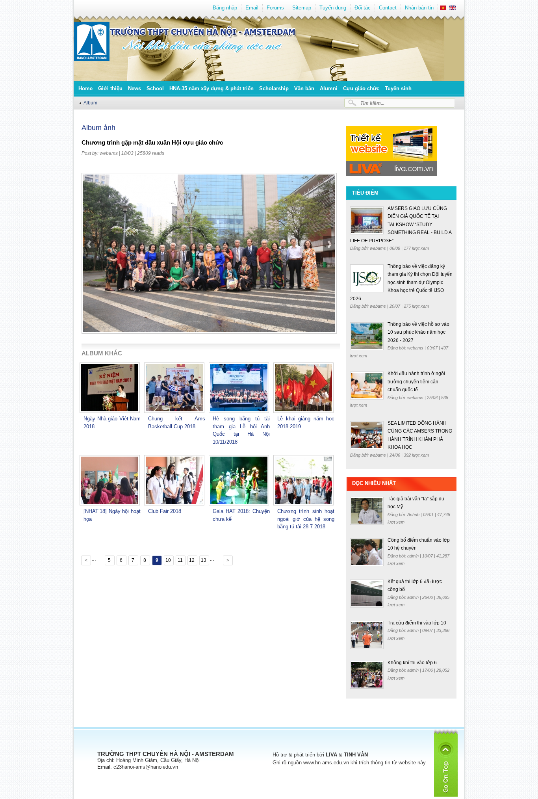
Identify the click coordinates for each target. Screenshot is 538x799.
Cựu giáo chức (361, 88)
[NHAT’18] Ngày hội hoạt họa (112, 515)
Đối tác (362, 8)
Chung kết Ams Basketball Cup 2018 (176, 422)
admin (413, 556)
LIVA (331, 755)
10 (168, 560)
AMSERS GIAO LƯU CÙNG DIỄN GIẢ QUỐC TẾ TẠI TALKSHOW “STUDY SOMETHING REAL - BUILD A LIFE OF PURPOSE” (400, 224)
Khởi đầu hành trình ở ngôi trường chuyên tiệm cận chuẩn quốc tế (416, 381)
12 (192, 560)
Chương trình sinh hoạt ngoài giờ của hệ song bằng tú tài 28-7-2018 (305, 519)
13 (203, 560)
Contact (388, 8)
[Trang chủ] (91, 59)
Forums (275, 8)
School (155, 88)
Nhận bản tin (419, 8)
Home (85, 88)
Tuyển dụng (332, 8)
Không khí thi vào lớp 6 (412, 662)
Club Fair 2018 (164, 511)
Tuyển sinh (398, 88)
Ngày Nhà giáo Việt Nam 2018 (112, 422)
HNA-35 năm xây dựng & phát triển (211, 88)
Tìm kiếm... (372, 103)
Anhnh (414, 514)
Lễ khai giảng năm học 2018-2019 (305, 422)
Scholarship (274, 88)
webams (109, 153)
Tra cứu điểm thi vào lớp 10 (417, 623)
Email (251, 8)
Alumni (329, 88)
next (329, 264)
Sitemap (301, 8)
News (134, 88)
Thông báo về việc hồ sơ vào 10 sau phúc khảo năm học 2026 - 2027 (418, 332)
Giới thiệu (110, 88)
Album (90, 102)
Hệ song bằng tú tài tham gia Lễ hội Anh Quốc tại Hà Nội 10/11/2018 (241, 430)
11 (180, 560)
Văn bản (304, 88)
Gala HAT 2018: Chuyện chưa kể (241, 515)
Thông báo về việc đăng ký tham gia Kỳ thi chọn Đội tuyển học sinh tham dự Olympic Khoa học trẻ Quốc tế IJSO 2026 (401, 282)
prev (89, 264)
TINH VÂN (356, 755)
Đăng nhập (225, 8)
